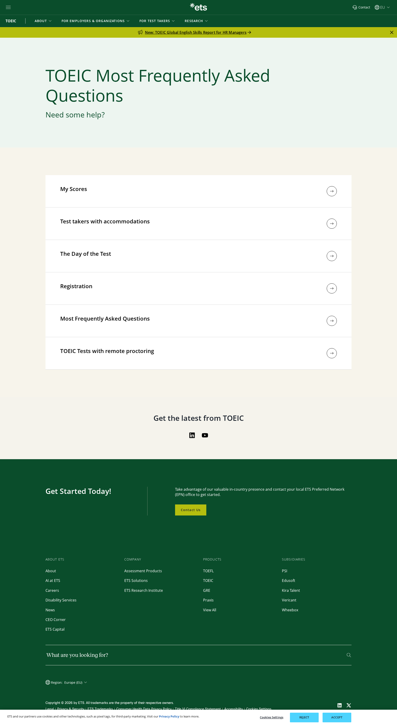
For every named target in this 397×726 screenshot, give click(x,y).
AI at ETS (52, 580)
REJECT (304, 717)
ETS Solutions (136, 580)
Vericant (289, 600)
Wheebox (290, 609)
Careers (52, 590)
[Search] (349, 655)
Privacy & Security (70, 709)
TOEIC (208, 580)
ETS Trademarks (100, 709)
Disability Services (61, 600)
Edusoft (288, 580)
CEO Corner (55, 619)
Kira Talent (291, 590)
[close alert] (391, 32)
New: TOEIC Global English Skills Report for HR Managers (196, 32)
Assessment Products (143, 570)
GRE (206, 590)
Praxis (208, 600)
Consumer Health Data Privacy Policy (144, 709)
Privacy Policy (169, 716)
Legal (49, 709)
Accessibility (233, 709)
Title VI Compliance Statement (198, 709)
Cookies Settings (258, 709)
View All (209, 609)
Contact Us (191, 510)
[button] (43, 21)
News (50, 609)
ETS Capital (55, 629)
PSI (284, 570)
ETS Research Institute (143, 590)
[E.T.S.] (198, 7)
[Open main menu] (8, 7)
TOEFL (208, 570)
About (50, 570)
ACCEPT (336, 717)
